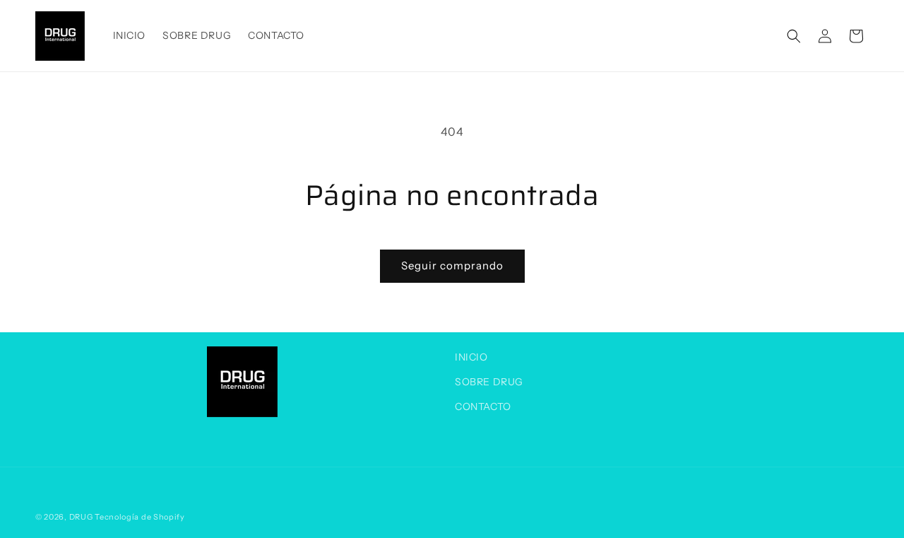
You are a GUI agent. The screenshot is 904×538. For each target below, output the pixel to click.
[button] (793, 36)
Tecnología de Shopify (140, 517)
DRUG (81, 517)
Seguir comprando (452, 265)
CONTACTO (483, 406)
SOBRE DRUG (489, 381)
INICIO (471, 357)
